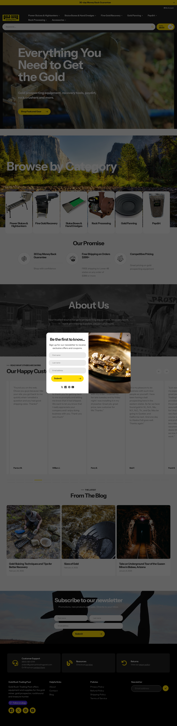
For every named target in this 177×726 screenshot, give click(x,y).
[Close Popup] (127, 335)
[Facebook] (65, 387)
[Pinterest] (69, 387)
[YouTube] (73, 387)
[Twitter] (62, 387)
